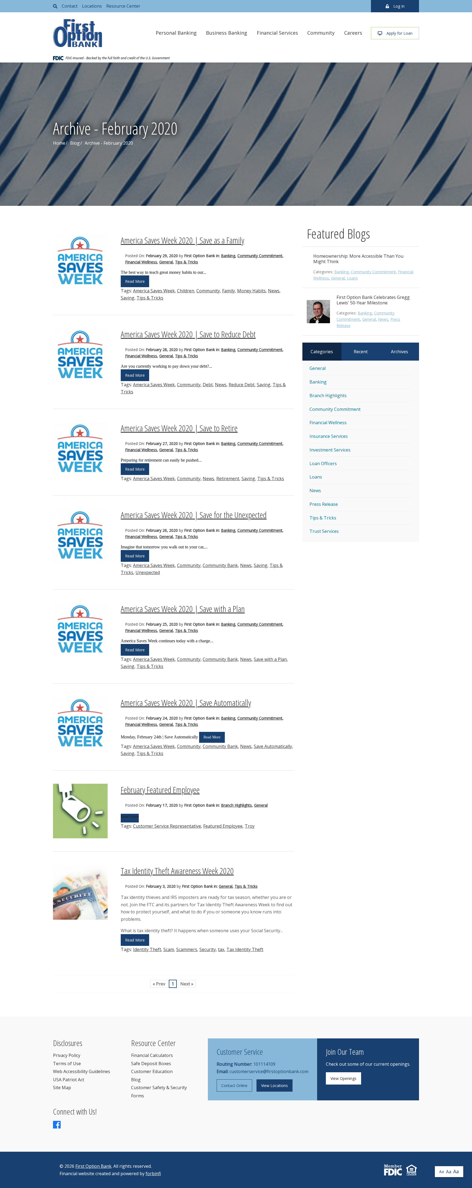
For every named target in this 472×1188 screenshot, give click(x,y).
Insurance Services (328, 436)
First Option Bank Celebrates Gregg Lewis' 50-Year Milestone (373, 300)
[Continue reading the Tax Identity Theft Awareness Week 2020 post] (80, 892)
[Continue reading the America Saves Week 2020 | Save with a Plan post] (80, 630)
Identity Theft (147, 949)
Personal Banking (176, 32)
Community (321, 32)
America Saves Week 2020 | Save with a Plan (183, 608)
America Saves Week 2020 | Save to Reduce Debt (188, 334)
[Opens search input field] (55, 6)
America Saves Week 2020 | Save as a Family (182, 240)
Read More (135, 281)
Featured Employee (223, 826)
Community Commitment (259, 255)
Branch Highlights (236, 805)
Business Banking (226, 32)
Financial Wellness (141, 262)
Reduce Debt (242, 385)
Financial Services (277, 32)
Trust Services (324, 531)
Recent (361, 352)
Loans (352, 278)
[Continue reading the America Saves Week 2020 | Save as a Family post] (80, 261)
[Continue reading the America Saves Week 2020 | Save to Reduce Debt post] (80, 355)
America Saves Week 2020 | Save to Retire (179, 428)
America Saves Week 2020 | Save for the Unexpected (194, 515)
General (166, 262)
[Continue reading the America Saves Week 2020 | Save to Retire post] (80, 449)
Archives (399, 352)
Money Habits (251, 291)
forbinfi (153, 1174)
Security (207, 949)
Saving (127, 298)
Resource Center (123, 6)
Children (185, 291)
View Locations (274, 1085)
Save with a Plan (270, 659)
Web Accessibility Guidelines (81, 1071)
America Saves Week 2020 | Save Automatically (186, 702)
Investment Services (329, 450)
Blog (75, 143)
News (273, 291)
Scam (168, 949)
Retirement (227, 479)
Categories (322, 352)
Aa (441, 1171)
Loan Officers (323, 464)
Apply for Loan (399, 33)
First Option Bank (93, 1166)
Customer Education (152, 1071)
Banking (228, 255)
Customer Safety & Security (159, 1088)
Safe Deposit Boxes (151, 1064)
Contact (70, 6)
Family (228, 291)
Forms (137, 1096)
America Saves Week (154, 291)
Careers (353, 32)
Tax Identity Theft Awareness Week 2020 (177, 871)
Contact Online (234, 1085)
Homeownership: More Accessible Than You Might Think (358, 259)
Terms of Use (67, 1064)
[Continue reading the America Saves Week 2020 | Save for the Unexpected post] (80, 536)
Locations (92, 6)
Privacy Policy (66, 1055)
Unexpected (147, 572)
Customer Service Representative (167, 826)
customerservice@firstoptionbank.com (268, 1071)
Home (59, 143)
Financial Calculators (152, 1055)
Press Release (323, 504)
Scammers (186, 949)
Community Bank (220, 565)
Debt (208, 385)
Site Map (62, 1088)
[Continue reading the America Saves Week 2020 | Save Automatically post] (80, 724)
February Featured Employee (160, 789)
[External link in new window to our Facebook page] (57, 1126)
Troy (250, 826)
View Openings (343, 1078)
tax (221, 949)
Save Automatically (273, 746)
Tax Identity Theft (244, 949)
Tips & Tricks (186, 262)
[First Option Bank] (77, 33)
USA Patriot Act (68, 1080)
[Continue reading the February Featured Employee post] (80, 811)
